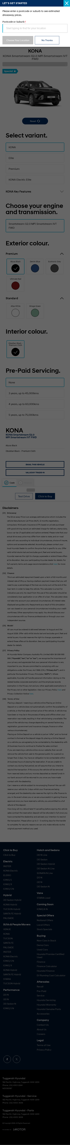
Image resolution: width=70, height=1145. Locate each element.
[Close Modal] (66, 3)
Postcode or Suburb (14, 21)
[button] (35, 572)
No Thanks (47, 40)
